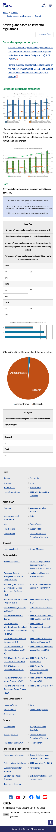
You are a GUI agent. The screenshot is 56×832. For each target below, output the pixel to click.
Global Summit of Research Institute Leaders (41, 777)
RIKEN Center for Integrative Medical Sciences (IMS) (41, 648)
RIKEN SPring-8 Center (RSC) (41, 686)
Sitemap (7, 483)
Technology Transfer (12, 784)
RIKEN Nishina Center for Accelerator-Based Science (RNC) (15, 689)
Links (32, 483)
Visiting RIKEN (9, 534)
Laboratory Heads (11, 549)
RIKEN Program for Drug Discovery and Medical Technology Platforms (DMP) (14, 589)
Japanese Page (44, 34)
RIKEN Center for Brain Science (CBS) (39, 660)
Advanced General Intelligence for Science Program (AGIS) (13, 576)
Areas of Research (37, 549)
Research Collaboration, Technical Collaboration (39, 756)
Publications (9, 714)
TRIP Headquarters (12, 561)
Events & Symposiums (39, 710)
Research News (10, 705)
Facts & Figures (36, 524)
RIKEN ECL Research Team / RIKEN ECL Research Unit (41, 617)
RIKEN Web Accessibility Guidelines (39, 494)
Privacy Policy (35, 488)
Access (7, 478)
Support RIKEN (36, 529)
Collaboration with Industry (15, 763)
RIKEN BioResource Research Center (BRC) (14, 668)
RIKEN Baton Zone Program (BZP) (41, 601)
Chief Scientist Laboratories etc (41, 609)
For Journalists (10, 710)
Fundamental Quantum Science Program (39, 575)
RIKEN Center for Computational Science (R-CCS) (41, 627)
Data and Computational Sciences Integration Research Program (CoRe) (40, 564)
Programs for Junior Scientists (38, 728)
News (32, 705)
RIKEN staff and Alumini (13, 743)
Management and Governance (11, 518)
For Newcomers (36, 743)
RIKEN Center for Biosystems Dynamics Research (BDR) (16, 660)
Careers (14, 13)
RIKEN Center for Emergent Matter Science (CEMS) (15, 679)
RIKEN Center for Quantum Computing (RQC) (15, 640)
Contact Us (34, 478)
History (32, 516)
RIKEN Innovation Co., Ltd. (40, 763)
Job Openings (9, 727)
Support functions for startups (13, 769)
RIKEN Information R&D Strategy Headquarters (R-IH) (15, 650)
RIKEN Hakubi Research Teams (13, 617)
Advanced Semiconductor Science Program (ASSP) (40, 586)
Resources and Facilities (14, 755)
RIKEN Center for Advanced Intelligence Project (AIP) (41, 640)
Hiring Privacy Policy (12, 492)
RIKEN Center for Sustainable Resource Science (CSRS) (39, 669)
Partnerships (35, 768)
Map (6, 524)
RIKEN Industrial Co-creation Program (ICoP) (15, 601)
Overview (8, 508)
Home (5, 13)
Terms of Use (9, 488)
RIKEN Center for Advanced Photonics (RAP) (41, 679)
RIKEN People (9, 529)
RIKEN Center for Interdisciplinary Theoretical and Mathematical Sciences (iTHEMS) (15, 629)
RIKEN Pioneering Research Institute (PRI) (15, 609)
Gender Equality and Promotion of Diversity (24, 16)
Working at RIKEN (11, 735)
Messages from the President (38, 509)
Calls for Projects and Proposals (12, 777)
